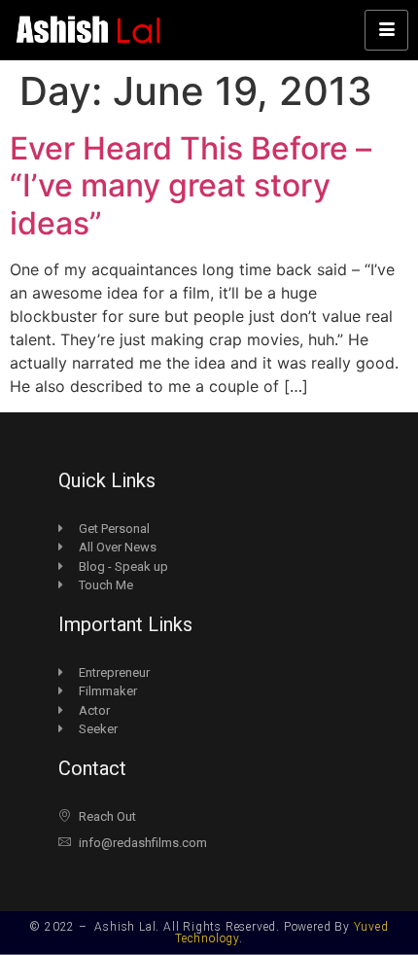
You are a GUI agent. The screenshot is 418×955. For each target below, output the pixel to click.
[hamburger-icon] (386, 30)
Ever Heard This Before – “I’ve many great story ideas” (190, 185)
